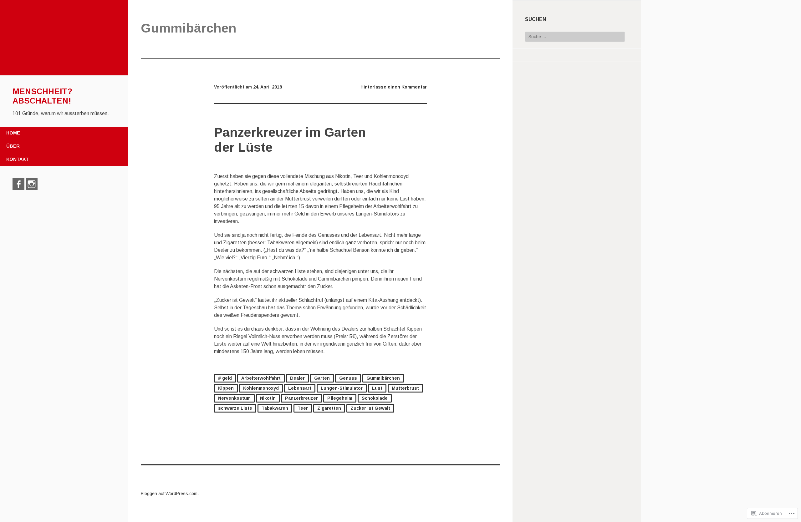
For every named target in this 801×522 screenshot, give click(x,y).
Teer (303, 408)
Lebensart (299, 388)
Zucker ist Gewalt (370, 408)
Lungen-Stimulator (342, 388)
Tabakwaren (275, 408)
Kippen (226, 388)
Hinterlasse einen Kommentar (393, 86)
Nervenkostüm (234, 398)
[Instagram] (32, 184)
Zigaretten (329, 408)
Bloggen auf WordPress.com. (170, 493)
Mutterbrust (405, 388)
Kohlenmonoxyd (261, 388)
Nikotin (268, 398)
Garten (322, 378)
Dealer (297, 378)
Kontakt (17, 159)
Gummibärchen (383, 378)
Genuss (348, 378)
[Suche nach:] (575, 36)
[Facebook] (18, 184)
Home (13, 132)
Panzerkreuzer (301, 398)
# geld (225, 378)
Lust (377, 388)
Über (13, 146)
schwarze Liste (235, 408)
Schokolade (375, 398)
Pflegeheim (339, 398)
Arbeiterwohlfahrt (261, 378)
